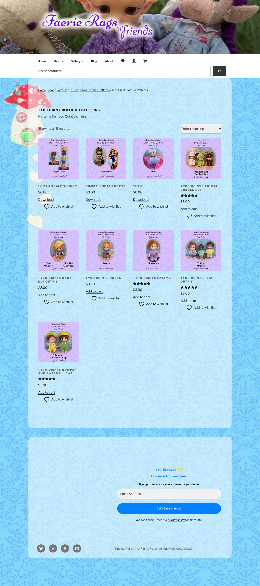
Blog (94, 61)
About (109, 61)
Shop (56, 61)
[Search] (219, 71)
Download (46, 200)
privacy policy (176, 519)
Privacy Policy (124, 548)
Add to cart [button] (189, 209)
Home (42, 61)
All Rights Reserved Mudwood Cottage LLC (164, 548)
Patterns (61, 90)
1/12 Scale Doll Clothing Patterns (89, 90)
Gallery (75, 61)
